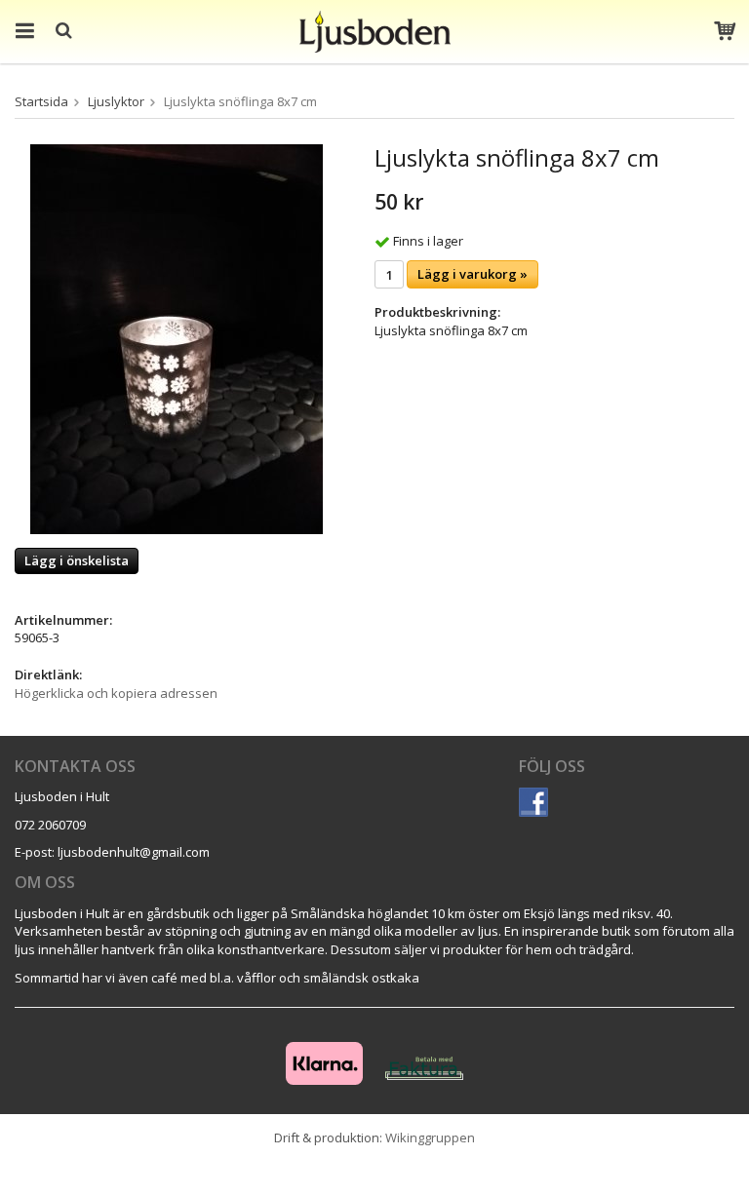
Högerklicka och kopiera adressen (116, 693)
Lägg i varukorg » (472, 274)
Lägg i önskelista (76, 560)
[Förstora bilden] (176, 338)
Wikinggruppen (430, 1137)
